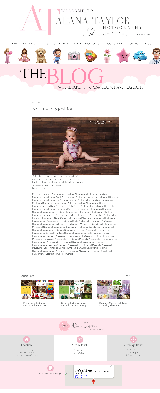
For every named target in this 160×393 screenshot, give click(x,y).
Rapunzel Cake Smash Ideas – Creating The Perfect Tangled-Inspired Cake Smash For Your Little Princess (113, 304)
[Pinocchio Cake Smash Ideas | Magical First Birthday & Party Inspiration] (37, 289)
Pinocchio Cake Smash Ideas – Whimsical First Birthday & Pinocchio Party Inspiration (36, 304)
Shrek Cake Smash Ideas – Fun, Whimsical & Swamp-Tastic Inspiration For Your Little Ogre (74, 304)
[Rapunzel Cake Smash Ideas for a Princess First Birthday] (114, 289)
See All (128, 275)
